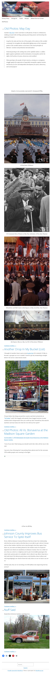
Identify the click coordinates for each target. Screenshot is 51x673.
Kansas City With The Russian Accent (22, 7)
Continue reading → (10, 346)
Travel (21, 18)
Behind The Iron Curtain (37, 18)
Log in (25, 668)
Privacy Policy (5, 18)
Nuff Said (9, 610)
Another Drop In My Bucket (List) (24, 349)
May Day (11, 32)
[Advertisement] (26, 80)
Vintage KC (14, 18)
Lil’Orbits (7, 418)
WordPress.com (39, 670)
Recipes (27, 18)
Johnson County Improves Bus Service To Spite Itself (23, 535)
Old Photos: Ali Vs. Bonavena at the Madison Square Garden (26, 431)
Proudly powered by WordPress (15, 670)
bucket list (30, 353)
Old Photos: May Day (17, 28)
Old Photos (5, 21)
